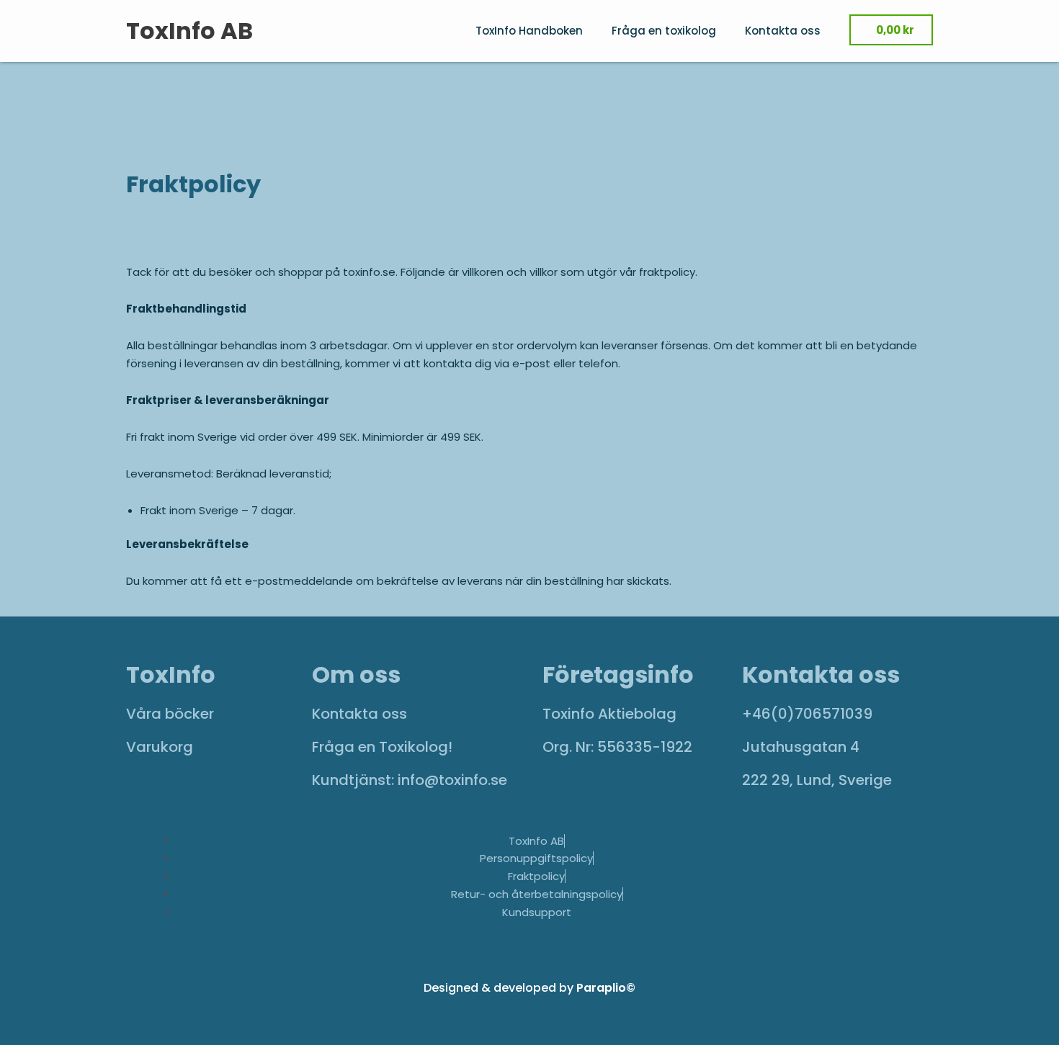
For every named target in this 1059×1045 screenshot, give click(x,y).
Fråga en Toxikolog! (382, 747)
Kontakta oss (783, 30)
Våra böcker (170, 714)
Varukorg (159, 747)
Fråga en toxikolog (664, 30)
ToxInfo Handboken (529, 30)
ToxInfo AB (189, 30)
